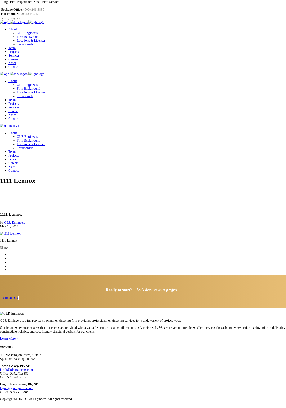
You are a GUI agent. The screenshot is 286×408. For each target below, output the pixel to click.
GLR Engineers (14, 222)
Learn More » (9, 338)
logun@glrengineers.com (16, 388)
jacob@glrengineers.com (16, 369)
